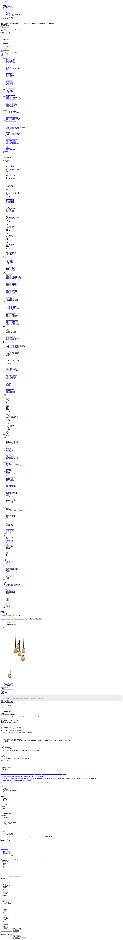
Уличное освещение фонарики (12, 134)
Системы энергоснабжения (12, 457)
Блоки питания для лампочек (12, 139)
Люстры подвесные (10, 76)
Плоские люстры (9, 66)
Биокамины (8, 565)
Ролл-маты (8, 602)
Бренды (4, 2)
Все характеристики (5, 687)
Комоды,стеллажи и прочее (15, 411)
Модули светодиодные (11, 147)
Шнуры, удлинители (10, 515)
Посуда (7, 549)
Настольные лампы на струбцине (13, 119)
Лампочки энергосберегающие (12, 143)
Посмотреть (5, 43)
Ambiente (5, 798)
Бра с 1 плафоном (9, 90)
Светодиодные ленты (10, 149)
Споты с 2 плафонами (10, 124)
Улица (4, 126)
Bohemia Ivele (6, 800)
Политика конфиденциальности (13, 14)
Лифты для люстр (9, 84)
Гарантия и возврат (7, 813)
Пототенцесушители (10, 591)
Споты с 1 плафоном (10, 122)
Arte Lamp (5, 799)
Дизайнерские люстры (11, 71)
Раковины (8, 600)
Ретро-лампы (8, 144)
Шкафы (7, 407)
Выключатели (9, 519)
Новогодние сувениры (11, 499)
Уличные (8, 132)
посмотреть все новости (6, 785)
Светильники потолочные (11, 104)
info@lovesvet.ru (4, 55)
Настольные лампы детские (12, 114)
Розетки (7, 517)
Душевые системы (10, 589)
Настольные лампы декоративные (13, 115)
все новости (3, 770)
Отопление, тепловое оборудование (11, 464)
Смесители (8, 605)
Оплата (4, 5)
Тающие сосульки (9, 501)
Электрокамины (9, 575)
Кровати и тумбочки (13, 416)
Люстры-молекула (10, 70)
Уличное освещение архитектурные (13, 128)
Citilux (4, 803)
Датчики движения (10, 529)
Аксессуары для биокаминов (12, 568)
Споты (4, 120)
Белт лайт (8, 482)
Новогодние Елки (10, 478)
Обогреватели (9, 438)
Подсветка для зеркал (10, 93)
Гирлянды (8, 487)
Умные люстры (9, 65)
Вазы (7, 552)
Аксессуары (8, 547)
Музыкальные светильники (12, 108)
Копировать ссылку (11, 624)
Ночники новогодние (10, 473)
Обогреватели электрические (12, 441)
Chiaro (4, 802)
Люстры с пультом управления (12, 68)
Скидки (6, 607)
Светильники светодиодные (12, 105)
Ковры (7, 538)
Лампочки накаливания (11, 140)
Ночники (8, 556)
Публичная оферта (10, 15)
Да (1, 26)
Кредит (7, 12)
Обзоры (4, 819)
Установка (5, 809)
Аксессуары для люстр (11, 86)
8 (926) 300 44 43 (4, 28)
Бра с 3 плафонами (10, 92)
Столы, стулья (12, 425)
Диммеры (8, 526)
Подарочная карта (10, 10)
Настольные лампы (10, 313)
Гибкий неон (8, 489)
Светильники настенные (11, 102)
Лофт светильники (10, 107)
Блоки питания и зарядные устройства (14, 510)
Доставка (5, 3)
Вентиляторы (9, 448)
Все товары (5, 794)
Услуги (4, 434)
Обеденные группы (13, 402)
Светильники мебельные (11, 100)
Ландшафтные (9, 129)
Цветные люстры (9, 67)
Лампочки (5, 135)
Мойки (7, 598)
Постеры (7, 554)
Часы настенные (9, 545)
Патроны (8, 145)
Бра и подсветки (10, 257)
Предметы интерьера (11, 535)
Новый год (5, 471)
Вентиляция (5, 445)
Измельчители (9, 595)
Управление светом (10, 85)
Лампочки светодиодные (11, 137)
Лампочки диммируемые (11, 141)
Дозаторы (8, 593)
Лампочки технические (11, 142)
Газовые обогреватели (10, 443)
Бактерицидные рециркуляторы (13, 584)
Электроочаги (9, 563)
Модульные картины (10, 542)
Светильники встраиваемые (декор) (13, 98)
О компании (5, 1)
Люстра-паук (8, 74)
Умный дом (5, 503)
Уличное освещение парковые (12, 130)
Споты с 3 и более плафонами (12, 125)
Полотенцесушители (10, 466)
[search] (1, 36)
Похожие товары (6, 762)
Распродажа (5, 151)
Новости (5, 818)
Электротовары (9, 508)
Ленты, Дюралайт (9, 496)
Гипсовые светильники (11, 106)
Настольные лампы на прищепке (13, 118)
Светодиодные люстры (11, 61)
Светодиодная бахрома (11, 485)
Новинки (5, 462)
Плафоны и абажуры (10, 88)
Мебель (8, 395)
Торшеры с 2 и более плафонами (13, 112)
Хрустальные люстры (10, 62)
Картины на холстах (10, 540)
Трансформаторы (9, 524)
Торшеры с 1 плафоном (11, 111)
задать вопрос (4, 719)
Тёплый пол (8, 469)
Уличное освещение (10, 342)
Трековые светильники (11, 121)
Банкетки (8, 398)
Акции (4, 152)
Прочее (4, 459)
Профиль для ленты (10, 148)
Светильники (6, 96)
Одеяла (7, 432)
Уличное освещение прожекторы (13, 133)
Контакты (5, 8)
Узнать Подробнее (5, 700)
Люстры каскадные (10, 75)
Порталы (8, 570)
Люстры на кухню (10, 60)
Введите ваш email (5, 877)
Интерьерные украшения (11, 492)
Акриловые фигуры (10, 480)
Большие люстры (9, 80)
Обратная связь (11, 55)
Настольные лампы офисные (12, 117)
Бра (4, 89)
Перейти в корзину (7, 46)
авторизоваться (9, 40)
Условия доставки (4, 743)
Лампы (7, 494)
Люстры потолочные (10, 59)
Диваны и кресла (12, 420)
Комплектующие (9, 512)
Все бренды (5, 804)
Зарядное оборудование (8, 450)
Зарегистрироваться (10, 41)
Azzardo (12, 685)
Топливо (7, 577)
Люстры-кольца (9, 73)
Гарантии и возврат (7, 6)
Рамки (7, 522)
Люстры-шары (9, 63)
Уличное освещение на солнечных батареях (15, 127)
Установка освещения (8, 7)
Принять (24, 938)
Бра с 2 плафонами (10, 91)
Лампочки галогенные (11, 136)
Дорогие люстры (9, 83)
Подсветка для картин (10, 95)
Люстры (5, 58)
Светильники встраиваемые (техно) (13, 99)
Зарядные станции (10, 452)
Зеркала (7, 405)
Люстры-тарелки (9, 82)
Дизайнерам (8, 13)
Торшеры (5, 110)
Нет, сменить (5, 26)
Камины (8, 561)
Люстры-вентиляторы (10, 77)
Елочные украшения (10, 476)
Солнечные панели (10, 455)
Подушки (11, 429)
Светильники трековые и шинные (13, 97)
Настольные (5, 113)
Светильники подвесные (11, 103)
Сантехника (5, 586)
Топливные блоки (10, 572)
